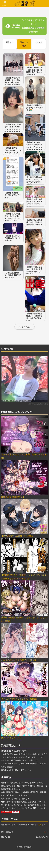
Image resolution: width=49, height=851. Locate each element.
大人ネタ (39, 42)
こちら (39, 825)
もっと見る (24, 327)
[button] (43, 523)
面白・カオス (24, 44)
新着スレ (9, 42)
